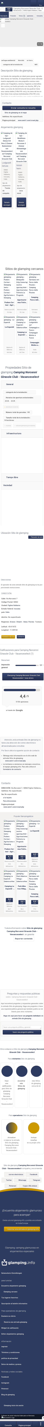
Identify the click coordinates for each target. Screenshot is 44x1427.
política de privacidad (9, 1358)
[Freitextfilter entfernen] (33, 3)
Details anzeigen (6, 204)
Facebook (33, 1174)
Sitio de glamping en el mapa (15, 113)
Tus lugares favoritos (9, 1298)
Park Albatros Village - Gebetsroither (22, 888)
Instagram (5, 1383)
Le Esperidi (9, 327)
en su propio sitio (33, 1140)
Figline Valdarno (14, 605)
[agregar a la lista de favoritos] (3, 21)
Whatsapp (22, 1180)
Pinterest (12, 1186)
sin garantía (29, 934)
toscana (17, 609)
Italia (7, 612)
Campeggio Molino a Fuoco (34, 344)
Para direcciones (9, 801)
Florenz (31, 622)
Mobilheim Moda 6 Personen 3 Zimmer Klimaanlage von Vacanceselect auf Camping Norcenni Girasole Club (21, 167)
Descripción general (4, 16)
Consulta (40, 16)
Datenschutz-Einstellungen (11, 1273)
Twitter (9, 1180)
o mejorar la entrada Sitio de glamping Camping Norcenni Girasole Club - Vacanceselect (12, 1144)
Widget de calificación (10, 1328)
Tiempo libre (12, 477)
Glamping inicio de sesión (13, 1406)
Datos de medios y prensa (11, 1364)
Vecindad (7, 485)
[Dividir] (35, 1424)
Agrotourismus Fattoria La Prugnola (22, 301)
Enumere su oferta (8, 1316)
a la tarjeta (7, 798)
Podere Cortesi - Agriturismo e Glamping (9, 304)
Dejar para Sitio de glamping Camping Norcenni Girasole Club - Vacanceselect (7, 1092)
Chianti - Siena (22, 622)
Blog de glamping (8, 1395)
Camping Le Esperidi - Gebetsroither (22, 334)
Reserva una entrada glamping (15, 1322)
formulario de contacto (12, 769)
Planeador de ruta (36, 537)
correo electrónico (16, 1174)
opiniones (31, 16)
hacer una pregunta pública (22, 1032)
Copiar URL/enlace (30, 1186)
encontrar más (21, 1085)
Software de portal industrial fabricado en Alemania (17, 1417)
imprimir (4, 1347)
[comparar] (3, 26)
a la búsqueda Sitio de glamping (2, 9)
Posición (13, 16)
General (9, 384)
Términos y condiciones (10, 1352)
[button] (22, 32)
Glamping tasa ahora (24, 676)
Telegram (36, 1180)
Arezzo (12, 622)
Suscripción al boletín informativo (14, 1304)
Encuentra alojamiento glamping (13, 1286)
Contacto (20, 637)
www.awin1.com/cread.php (28, 120)
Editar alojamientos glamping (12, 1334)
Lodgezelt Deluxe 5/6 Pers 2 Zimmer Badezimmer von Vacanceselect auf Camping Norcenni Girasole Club (6, 165)
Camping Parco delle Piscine (34, 299)
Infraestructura (13, 433)
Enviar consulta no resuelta (23, 108)
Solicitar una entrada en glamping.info (23, 1229)
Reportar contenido (24, 939)
